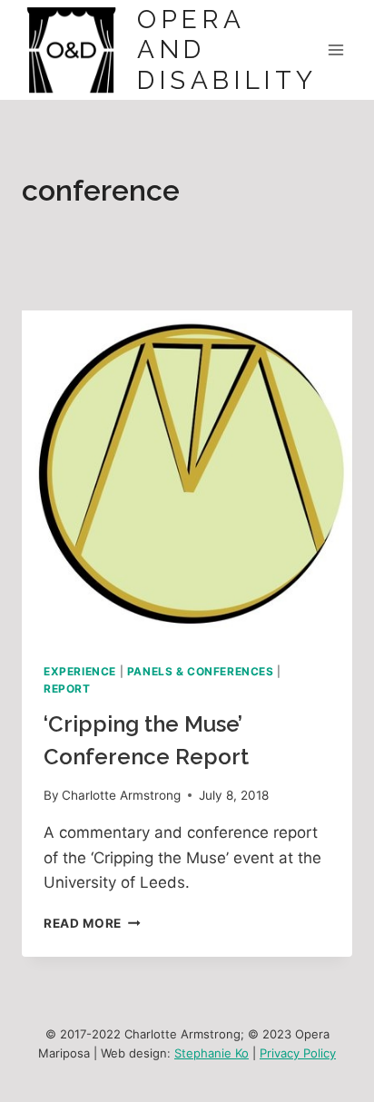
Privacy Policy (298, 1053)
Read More (92, 923)
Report (67, 688)
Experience (80, 671)
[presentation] (187, 475)
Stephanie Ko (211, 1053)
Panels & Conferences (200, 671)
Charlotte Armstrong (121, 795)
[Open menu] (335, 49)
